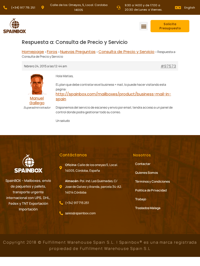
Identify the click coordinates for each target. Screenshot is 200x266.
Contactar (143, 164)
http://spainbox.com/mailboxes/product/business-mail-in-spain (113, 96)
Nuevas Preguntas (78, 51)
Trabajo (140, 199)
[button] (143, 26)
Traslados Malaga (147, 208)
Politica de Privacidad (151, 190)
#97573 (168, 66)
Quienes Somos (146, 172)
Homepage (33, 51)
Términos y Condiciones (152, 181)
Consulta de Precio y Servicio (126, 51)
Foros (52, 51)
